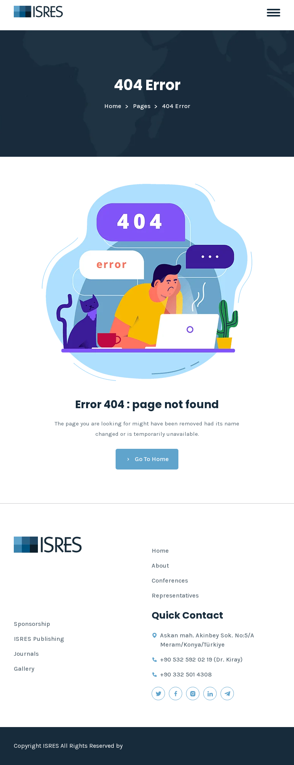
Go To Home (152, 459)
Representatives (175, 595)
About (160, 565)
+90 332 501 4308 (186, 674)
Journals (26, 653)
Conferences (170, 580)
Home (112, 106)
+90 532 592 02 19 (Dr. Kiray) (201, 659)
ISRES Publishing (39, 638)
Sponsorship (32, 623)
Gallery (24, 668)
